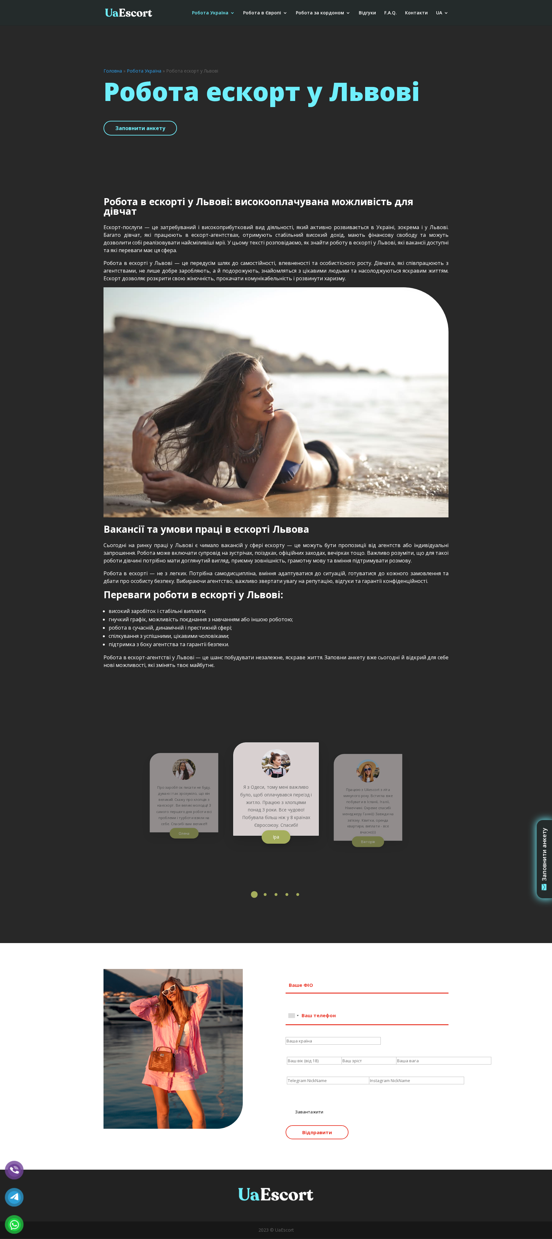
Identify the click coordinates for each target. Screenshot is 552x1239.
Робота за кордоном (320, 13)
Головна (112, 71)
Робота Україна (210, 13)
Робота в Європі (262, 13)
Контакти (416, 13)
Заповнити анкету (140, 128)
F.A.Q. (390, 13)
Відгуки (367, 13)
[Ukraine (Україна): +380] (293, 1016)
